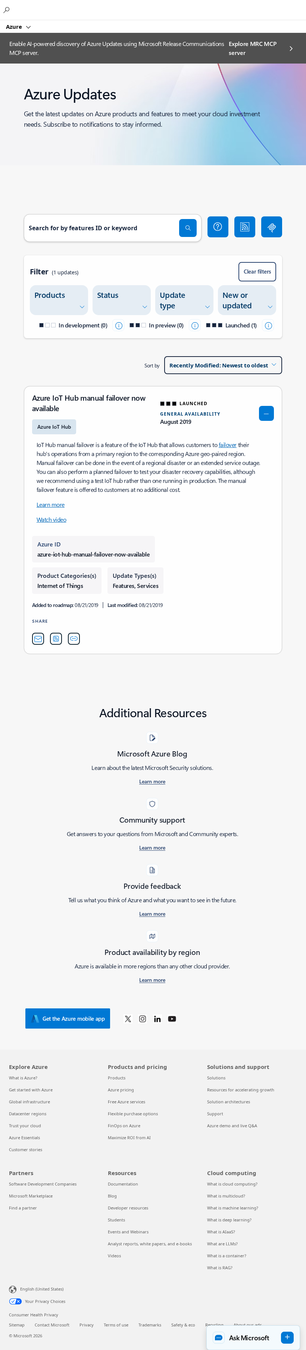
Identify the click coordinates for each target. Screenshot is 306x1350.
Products (116, 1078)
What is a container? (226, 1255)
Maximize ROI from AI (129, 1137)
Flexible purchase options (133, 1113)
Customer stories (25, 1149)
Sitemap (17, 1325)
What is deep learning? (229, 1220)
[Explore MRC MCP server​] (271, 226)
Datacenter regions (27, 1113)
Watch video (51, 519)
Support (215, 1113)
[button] (217, 226)
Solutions (216, 1078)
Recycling (214, 1325)
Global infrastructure (29, 1101)
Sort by (152, 365)
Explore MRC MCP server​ (252, 48)
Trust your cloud (25, 1125)
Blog (112, 1196)
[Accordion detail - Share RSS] (56, 639)
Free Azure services (126, 1101)
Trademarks (149, 1325)
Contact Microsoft (52, 1325)
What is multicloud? (226, 1196)
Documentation (123, 1184)
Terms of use (116, 1325)
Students (116, 1220)
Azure (15, 26)
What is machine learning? (232, 1208)
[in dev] (118, 325)
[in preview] (195, 325)
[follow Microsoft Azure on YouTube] (172, 1018)
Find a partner (23, 1208)
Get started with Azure (31, 1089)
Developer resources (128, 1208)
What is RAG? (219, 1267)
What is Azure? (23, 1078)
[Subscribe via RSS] (244, 226)
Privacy (86, 1325)
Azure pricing (121, 1089)
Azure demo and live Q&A (232, 1125)
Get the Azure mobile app (74, 1018)
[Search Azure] (7, 10)
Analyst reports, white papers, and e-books (150, 1243)
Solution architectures (228, 1101)
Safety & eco (183, 1325)
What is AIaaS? (221, 1232)
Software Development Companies (42, 1184)
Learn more (51, 504)
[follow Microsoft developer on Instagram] (142, 1018)
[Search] (188, 228)
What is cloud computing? (232, 1184)
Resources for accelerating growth (240, 1089)
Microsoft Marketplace (31, 1196)
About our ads (248, 1325)
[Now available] (268, 325)
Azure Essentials (24, 1137)
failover (228, 445)
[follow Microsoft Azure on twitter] (128, 1018)
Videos (114, 1255)
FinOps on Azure (124, 1125)
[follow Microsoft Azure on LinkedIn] (157, 1018)
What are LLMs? (222, 1243)
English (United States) (41, 1289)
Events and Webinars (128, 1232)
